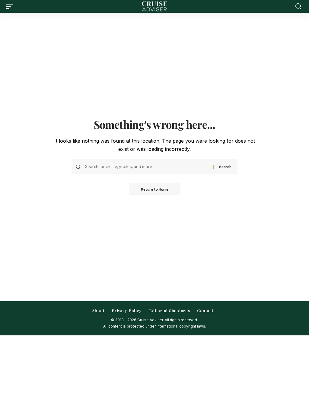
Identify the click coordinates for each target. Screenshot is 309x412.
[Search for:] (147, 166)
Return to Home (154, 189)
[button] (11, 6)
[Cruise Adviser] (154, 6)
